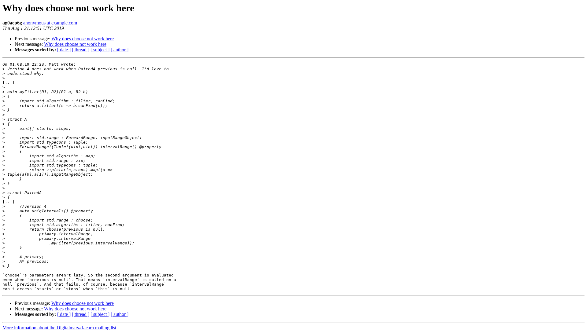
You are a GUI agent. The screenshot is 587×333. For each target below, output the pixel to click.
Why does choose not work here (82, 38)
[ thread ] (80, 49)
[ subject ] (99, 49)
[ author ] (119, 49)
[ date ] (64, 49)
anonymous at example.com (50, 22)
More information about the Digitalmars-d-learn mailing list (59, 327)
